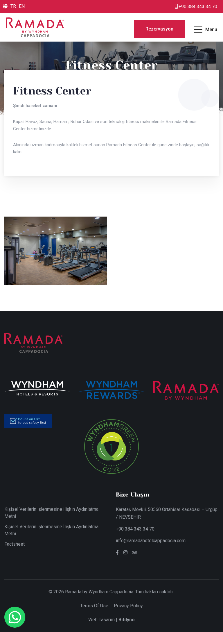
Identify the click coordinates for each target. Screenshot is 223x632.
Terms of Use (94, 605)
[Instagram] (125, 552)
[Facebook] (117, 552)
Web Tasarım (101, 619)
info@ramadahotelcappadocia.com (151, 540)
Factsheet (14, 544)
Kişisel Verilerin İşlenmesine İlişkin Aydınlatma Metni (51, 512)
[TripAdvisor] (134, 552)
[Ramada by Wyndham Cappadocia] (35, 27)
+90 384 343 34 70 (135, 529)
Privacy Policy (128, 605)
